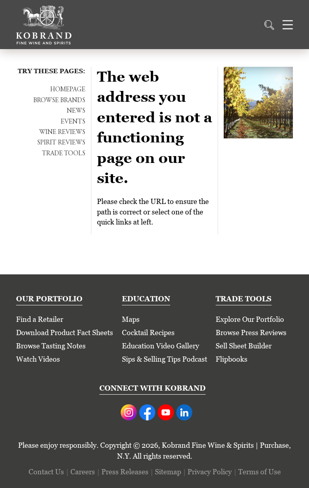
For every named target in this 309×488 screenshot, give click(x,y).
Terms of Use (259, 471)
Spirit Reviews (61, 143)
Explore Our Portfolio (250, 319)
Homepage (67, 89)
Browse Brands (59, 100)
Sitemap (168, 471)
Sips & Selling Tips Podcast (164, 359)
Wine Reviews (62, 132)
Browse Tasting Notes (51, 346)
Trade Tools (63, 153)
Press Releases (124, 471)
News (76, 111)
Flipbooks (231, 359)
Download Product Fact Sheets (64, 332)
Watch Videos (38, 359)
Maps (131, 319)
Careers (82, 471)
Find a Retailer (39, 319)
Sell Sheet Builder (244, 346)
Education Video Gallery (160, 346)
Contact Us (46, 471)
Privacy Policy (209, 471)
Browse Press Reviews (251, 332)
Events (73, 122)
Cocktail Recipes (148, 332)
